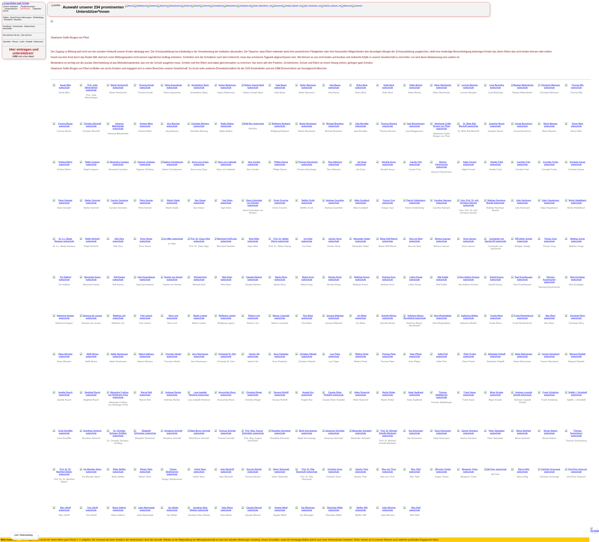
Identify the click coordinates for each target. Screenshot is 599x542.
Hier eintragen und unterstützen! (24, 51)
